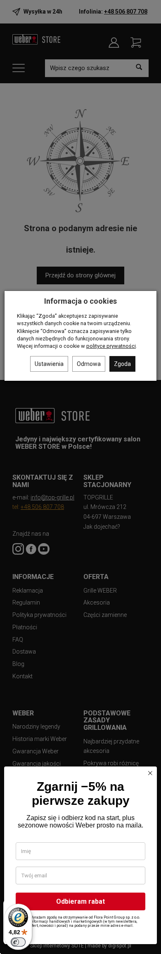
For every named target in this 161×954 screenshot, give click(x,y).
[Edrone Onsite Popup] (80, 477)
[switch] (18, 942)
